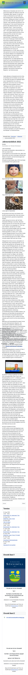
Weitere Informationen (11, 346)
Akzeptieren (4, 343)
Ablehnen (12, 343)
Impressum (19, 346)
